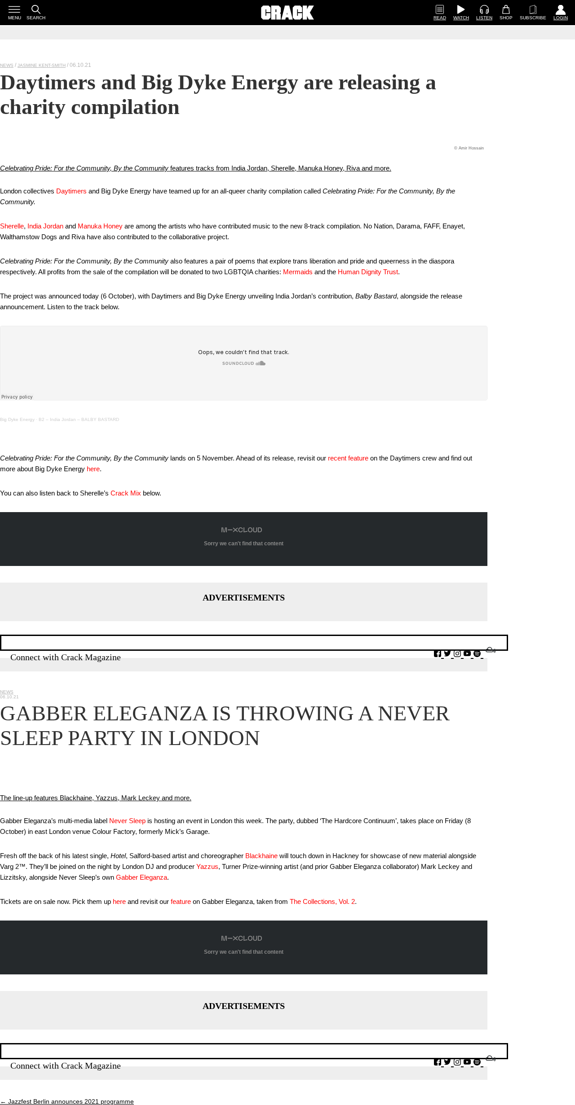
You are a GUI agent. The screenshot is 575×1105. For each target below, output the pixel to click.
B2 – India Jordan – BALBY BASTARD (79, 419)
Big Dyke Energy (17, 419)
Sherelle (12, 226)
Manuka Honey (100, 226)
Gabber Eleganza (141, 877)
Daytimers (71, 191)
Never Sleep (127, 820)
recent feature (348, 458)
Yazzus (207, 866)
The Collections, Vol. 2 (322, 901)
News (6, 65)
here (93, 469)
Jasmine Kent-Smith (42, 65)
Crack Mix (126, 493)
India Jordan (45, 226)
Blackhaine (261, 855)
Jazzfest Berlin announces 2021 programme (67, 1101)
